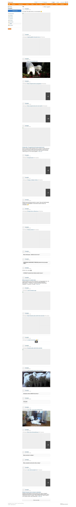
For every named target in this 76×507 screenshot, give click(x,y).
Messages (62, 4)
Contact (15, 503)
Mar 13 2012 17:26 (28, 452)
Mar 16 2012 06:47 (28, 430)
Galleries (13, 4)
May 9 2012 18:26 (28, 288)
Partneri (11, 20)
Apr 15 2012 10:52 (28, 346)
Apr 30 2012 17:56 (28, 314)
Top (36, 4)
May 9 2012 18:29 (28, 278)
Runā (11, 23)
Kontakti (11, 25)
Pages (32, 4)
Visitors (46, 4)
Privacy (22, 503)
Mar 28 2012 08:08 (28, 398)
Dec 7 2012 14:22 (28, 209)
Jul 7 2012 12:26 (27, 252)
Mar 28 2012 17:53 (28, 391)
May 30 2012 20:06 (28, 268)
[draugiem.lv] (9, 4)
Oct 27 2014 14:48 (28, 9)
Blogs (57, 4)
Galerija (11, 15)
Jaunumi (11, 18)
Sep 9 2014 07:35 (28, 126)
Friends (51, 4)
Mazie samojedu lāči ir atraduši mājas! (29, 280)
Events (41, 4)
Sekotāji (11, 16)
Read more (40, 151)
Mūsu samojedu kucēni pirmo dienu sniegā (31, 462)
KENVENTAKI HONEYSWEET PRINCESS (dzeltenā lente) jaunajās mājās (35, 263)
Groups (27, 4)
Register (58, 2)
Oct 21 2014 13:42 (28, 35)
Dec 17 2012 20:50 (28, 200)
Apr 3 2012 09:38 (27, 368)
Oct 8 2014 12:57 (27, 59)
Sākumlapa (12, 13)
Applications (20, 4)
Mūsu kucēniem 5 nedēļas (28, 455)
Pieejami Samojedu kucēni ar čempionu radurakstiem (31, 492)
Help (13, 503)
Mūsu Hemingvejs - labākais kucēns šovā (31, 254)
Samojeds (10, 8)
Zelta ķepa (25, 401)
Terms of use (19, 503)
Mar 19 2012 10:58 (28, 408)
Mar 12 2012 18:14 (28, 460)
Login (53, 2)
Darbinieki (11, 21)
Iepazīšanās (10, 503)
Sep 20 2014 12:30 (28, 104)
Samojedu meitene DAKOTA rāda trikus (30, 393)
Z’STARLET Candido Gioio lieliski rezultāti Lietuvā (32, 273)
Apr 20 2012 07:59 (28, 338)
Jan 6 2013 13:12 (27, 178)
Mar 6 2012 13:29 (28, 468)
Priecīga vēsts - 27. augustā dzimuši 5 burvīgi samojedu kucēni (33, 147)
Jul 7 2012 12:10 (27, 259)
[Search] (66, 4)
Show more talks (36, 500)
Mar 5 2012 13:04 (28, 490)
